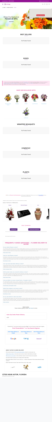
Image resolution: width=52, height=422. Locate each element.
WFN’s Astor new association (11, 355)
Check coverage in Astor (7, 269)
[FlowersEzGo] (7, 4)
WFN (28, 83)
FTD (26, 83)
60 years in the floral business (15, 195)
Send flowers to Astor (7, 260)
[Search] (42, 4)
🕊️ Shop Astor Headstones (34, 229)
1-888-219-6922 (11, 1)
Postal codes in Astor (7, 252)
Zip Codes (31, 308)
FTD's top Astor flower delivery (20, 352)
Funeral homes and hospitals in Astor (9, 285)
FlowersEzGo (25, 82)
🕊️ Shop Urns (13, 229)
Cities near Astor (6, 302)
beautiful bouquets (7, 83)
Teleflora (31, 83)
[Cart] (47, 4)
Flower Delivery (10, 7)
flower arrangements (14, 83)
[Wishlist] (45, 4)
